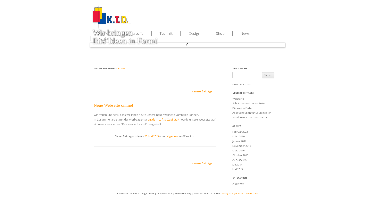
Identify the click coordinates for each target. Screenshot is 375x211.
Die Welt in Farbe (242, 108)
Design (194, 33)
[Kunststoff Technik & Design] (111, 28)
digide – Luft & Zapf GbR (163, 119)
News (245, 33)
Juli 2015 (237, 164)
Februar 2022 (240, 131)
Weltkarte (238, 98)
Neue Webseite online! (113, 105)
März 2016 (238, 150)
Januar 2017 (239, 141)
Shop (220, 33)
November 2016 (241, 146)
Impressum (252, 193)
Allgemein (172, 136)
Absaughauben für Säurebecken (251, 112)
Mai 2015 (237, 169)
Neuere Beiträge (203, 91)
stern (121, 68)
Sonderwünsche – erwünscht (249, 117)
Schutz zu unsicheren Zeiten (249, 103)
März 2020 (238, 136)
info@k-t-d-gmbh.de (233, 193)
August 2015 (239, 160)
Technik (166, 33)
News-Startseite (241, 84)
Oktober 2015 (240, 155)
